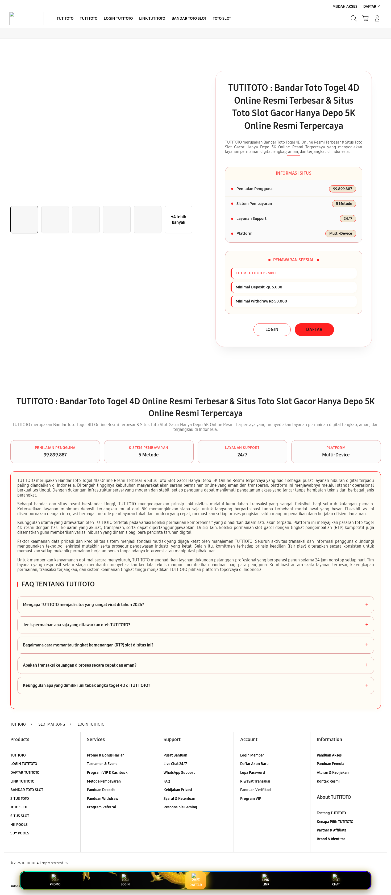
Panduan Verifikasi (255, 790)
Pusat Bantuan (175, 755)
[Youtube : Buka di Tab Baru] (377, 886)
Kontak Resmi (328, 781)
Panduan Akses (329, 755)
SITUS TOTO (19, 798)
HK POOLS (19, 824)
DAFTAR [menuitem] (369, 6)
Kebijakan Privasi (178, 790)
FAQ (167, 781)
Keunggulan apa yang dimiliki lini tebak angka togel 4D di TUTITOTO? (195, 685)
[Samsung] (26, 18)
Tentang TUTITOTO (331, 813)
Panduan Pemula (330, 764)
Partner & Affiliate (331, 830)
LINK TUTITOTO (22, 781)
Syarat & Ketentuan (179, 798)
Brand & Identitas (331, 839)
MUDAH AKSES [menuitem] (344, 6)
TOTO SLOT (19, 807)
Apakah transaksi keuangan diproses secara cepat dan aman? (195, 665)
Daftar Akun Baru (254, 764)
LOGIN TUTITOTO (23, 764)
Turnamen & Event (102, 764)
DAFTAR (314, 329)
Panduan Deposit (101, 790)
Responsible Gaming (180, 807)
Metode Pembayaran (104, 781)
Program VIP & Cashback (107, 772)
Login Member (252, 755)
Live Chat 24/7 (175, 764)
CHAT (336, 884)
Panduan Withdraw (102, 798)
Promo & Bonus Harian (105, 755)
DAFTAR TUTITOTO (25, 772)
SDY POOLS (19, 833)
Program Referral (101, 807)
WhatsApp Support (179, 772)
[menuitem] (65, 19)
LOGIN (271, 329)
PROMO (55, 884)
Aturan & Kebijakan (333, 772)
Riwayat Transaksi (255, 781)
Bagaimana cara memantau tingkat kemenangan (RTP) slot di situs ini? (195, 645)
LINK (266, 884)
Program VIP (250, 798)
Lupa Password (252, 772)
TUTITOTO (18, 755)
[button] (365, 18)
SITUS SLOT (19, 816)
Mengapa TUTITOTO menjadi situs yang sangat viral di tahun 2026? (195, 604)
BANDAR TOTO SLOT (26, 790)
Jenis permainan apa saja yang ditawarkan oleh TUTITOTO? (195, 624)
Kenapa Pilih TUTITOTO (335, 822)
